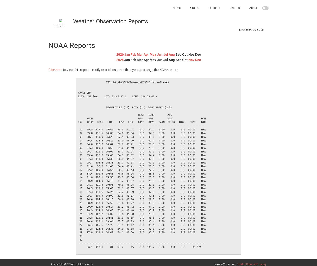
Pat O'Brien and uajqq (252, 264)
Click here (55, 70)
